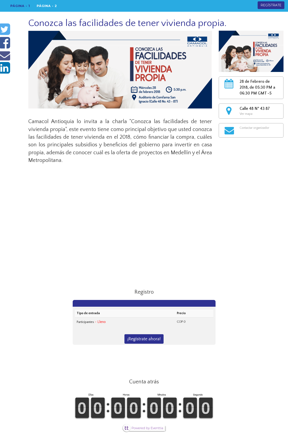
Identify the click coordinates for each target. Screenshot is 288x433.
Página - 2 (47, 6)
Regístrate (271, 5)
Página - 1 (20, 6)
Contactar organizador (254, 128)
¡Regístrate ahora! (144, 338)
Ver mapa (246, 114)
